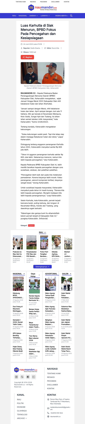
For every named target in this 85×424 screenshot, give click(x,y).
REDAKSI (51, 377)
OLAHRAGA (22, 411)
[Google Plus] (33, 377)
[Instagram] (16, 377)
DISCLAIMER (52, 385)
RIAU (14, 16)
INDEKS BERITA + (61, 16)
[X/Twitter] (22, 377)
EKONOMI (21, 407)
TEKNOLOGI (22, 414)
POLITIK (20, 403)
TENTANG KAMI (54, 373)
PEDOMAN (51, 381)
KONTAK (50, 388)
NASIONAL (23, 16)
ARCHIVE (21, 418)
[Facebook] (28, 377)
